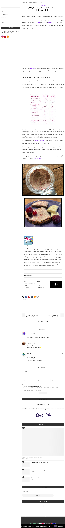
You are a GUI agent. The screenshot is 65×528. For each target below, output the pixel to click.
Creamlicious (47, 155)
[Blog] (47, 523)
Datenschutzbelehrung (36, 386)
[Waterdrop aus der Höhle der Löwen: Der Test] (26, 464)
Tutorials (3, 17)
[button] (23, 297)
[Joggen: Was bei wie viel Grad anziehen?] (43, 442)
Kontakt (3, 22)
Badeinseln (38, 22)
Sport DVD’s (3, 19)
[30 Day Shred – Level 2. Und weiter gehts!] (26, 479)
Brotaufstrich (51, 23)
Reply (63, 332)
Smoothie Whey (39, 66)
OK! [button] (51, 526)
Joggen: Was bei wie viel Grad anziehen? (32, 457)
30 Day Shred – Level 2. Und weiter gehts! (38, 477)
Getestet (3, 6)
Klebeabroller (50, 22)
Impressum (32, 523)
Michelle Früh (30, 353)
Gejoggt (3, 11)
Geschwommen (4, 14)
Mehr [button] (55, 526)
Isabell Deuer (41, 11)
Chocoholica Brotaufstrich (39, 140)
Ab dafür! (38, 495)
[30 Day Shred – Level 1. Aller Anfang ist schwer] (26, 472)
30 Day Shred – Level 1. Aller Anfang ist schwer (40, 470)
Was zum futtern (43, 5)
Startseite (23, 2)
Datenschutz (36, 523)
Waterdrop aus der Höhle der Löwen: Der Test (39, 462)
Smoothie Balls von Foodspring (38, 158)
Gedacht (3, 8)
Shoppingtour (32, 68)
